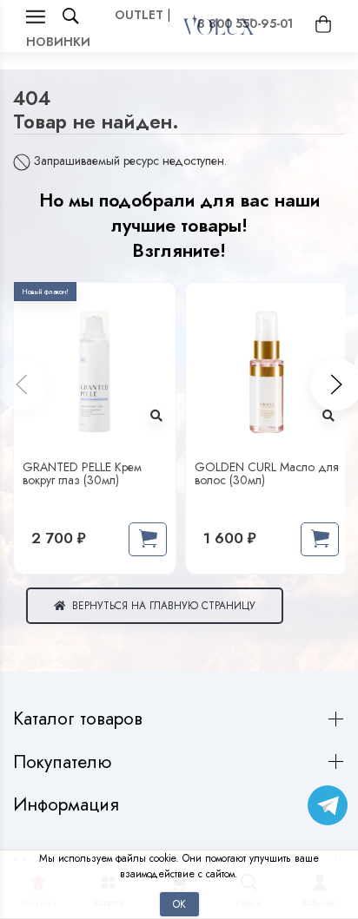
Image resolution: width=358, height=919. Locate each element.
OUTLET (139, 14)
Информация (68, 804)
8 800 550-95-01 (245, 23)
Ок (179, 903)
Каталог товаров (80, 719)
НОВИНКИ (58, 41)
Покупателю (64, 762)
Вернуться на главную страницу (160, 605)
